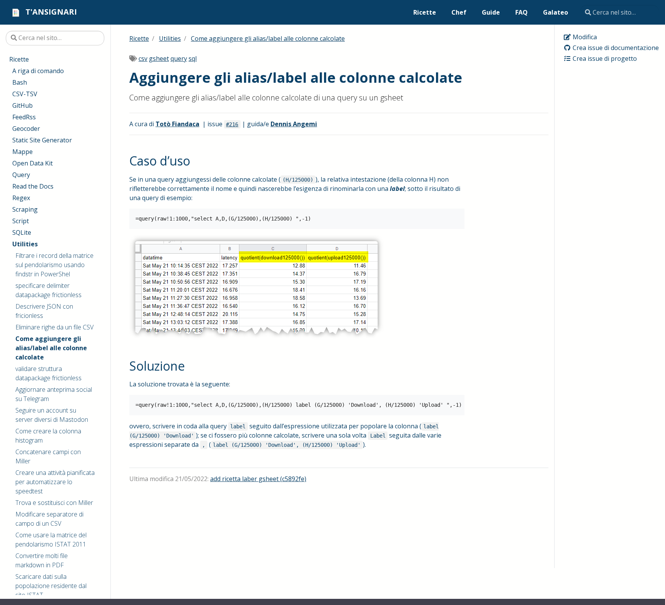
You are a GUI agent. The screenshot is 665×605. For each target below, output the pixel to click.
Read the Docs (32, 186)
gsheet (159, 58)
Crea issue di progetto (604, 58)
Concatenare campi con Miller (48, 456)
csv (143, 58)
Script (20, 221)
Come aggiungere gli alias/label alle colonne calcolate (51, 347)
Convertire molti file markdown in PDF (41, 560)
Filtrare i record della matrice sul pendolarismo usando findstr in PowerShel (54, 264)
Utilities (25, 244)
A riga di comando (38, 71)
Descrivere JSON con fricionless (44, 311)
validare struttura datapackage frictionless (48, 373)
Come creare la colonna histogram (48, 436)
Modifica (584, 37)
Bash (19, 82)
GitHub (22, 105)
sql (193, 58)
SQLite (21, 232)
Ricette (19, 59)
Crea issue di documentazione (615, 47)
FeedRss (24, 117)
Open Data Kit (32, 163)
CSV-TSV (24, 94)
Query (21, 174)
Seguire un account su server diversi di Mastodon (51, 415)
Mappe (22, 151)
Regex (21, 198)
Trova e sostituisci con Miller (54, 502)
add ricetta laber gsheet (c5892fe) (258, 479)
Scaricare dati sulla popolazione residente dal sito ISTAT (51, 585)
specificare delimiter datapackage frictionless (48, 290)
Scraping (25, 209)
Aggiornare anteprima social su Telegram (53, 394)
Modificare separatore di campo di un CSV (49, 519)
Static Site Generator (42, 140)
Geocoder (26, 128)
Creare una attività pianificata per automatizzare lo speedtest (55, 481)
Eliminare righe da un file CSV (54, 327)
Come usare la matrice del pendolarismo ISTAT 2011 (51, 539)
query (178, 58)
